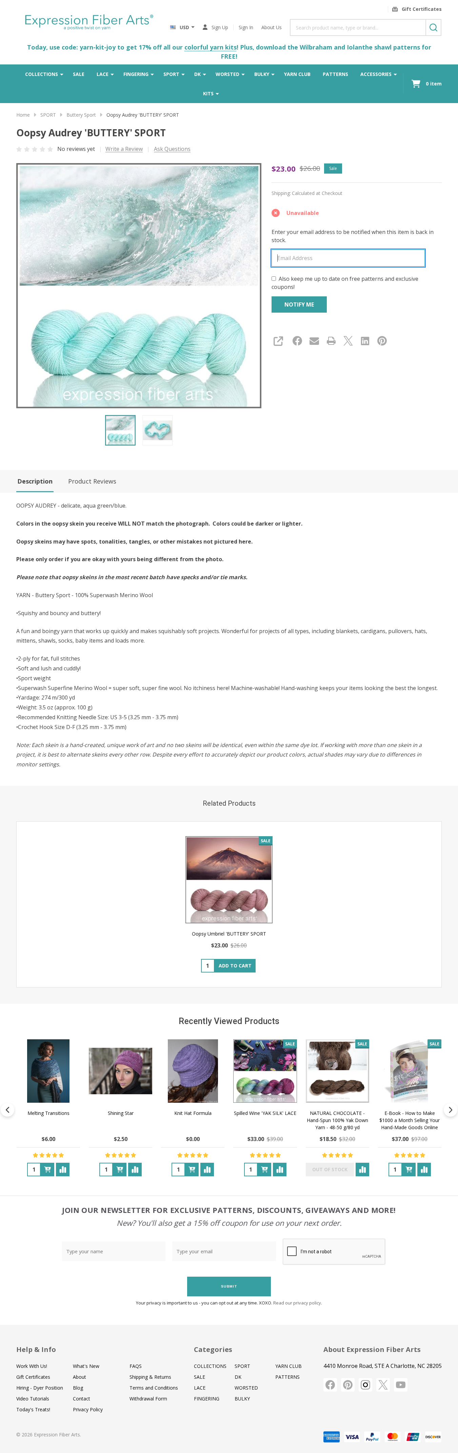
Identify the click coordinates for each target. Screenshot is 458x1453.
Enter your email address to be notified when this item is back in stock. (353, 236)
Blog (78, 1388)
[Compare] (62, 1169)
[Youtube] (400, 1385)
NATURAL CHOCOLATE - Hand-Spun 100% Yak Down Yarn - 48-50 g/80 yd (337, 1120)
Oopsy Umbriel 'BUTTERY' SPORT (229, 933)
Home (23, 115)
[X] (348, 341)
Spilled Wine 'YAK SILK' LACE (265, 1113)
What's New (86, 1366)
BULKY (261, 74)
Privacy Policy (88, 1409)
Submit (229, 1286)
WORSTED (227, 74)
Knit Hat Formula (193, 1113)
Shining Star (121, 1113)
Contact (81, 1398)
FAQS (136, 1366)
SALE (78, 74)
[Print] (331, 341)
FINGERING (135, 74)
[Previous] (7, 1110)
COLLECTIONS (41, 74)
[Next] (450, 1110)
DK (197, 74)
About (79, 1377)
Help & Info (36, 1349)
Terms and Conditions (154, 1388)
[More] (61, 74)
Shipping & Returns (150, 1377)
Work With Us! (31, 1366)
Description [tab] (35, 481)
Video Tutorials (32, 1398)
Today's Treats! (33, 1409)
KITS (208, 93)
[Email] (314, 341)
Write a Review (124, 149)
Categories (213, 1349)
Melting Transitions (48, 1113)
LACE (102, 74)
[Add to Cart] (47, 1169)
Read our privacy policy (297, 1303)
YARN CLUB (297, 74)
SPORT (171, 74)
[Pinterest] (382, 341)
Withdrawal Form (148, 1398)
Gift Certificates (33, 1377)
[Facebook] (297, 341)
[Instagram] (365, 1385)
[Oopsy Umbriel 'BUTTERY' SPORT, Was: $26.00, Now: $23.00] (229, 879)
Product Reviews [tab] (92, 481)
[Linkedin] (365, 341)
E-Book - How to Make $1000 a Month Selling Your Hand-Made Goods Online (409, 1120)
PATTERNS (335, 74)
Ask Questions (172, 149)
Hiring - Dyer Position (39, 1388)
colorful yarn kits (210, 47)
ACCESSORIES (376, 74)
